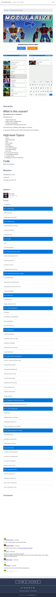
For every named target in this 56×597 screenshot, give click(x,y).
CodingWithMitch (6, 2)
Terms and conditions (24, 591)
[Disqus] (28, 518)
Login (53, 2)
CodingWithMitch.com (32, 595)
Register (21, 48)
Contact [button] (20, 581)
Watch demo (32, 48)
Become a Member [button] (33, 581)
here (14, 164)
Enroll (18, 2)
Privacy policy (34, 591)
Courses (15, 2)
